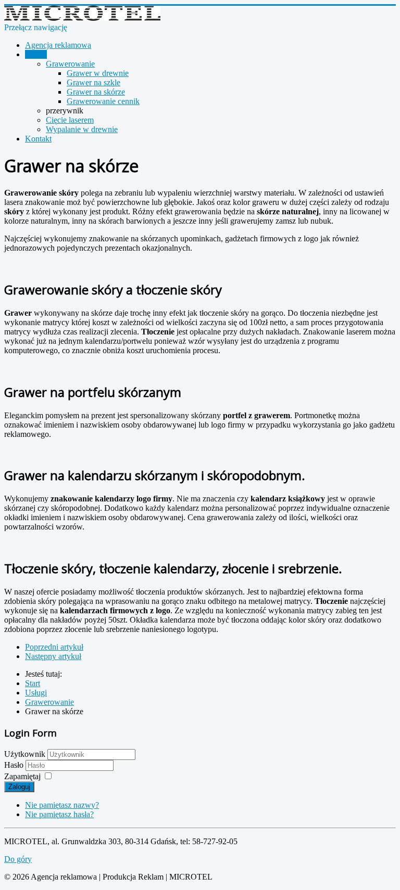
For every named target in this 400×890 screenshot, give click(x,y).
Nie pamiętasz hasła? (59, 814)
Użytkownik (24, 754)
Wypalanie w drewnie (82, 129)
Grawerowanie (70, 63)
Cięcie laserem (70, 119)
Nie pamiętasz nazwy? (62, 805)
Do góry (18, 859)
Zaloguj (19, 787)
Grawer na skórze (96, 91)
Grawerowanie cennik (103, 101)
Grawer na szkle (93, 82)
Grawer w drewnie (98, 73)
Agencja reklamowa (58, 45)
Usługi (36, 54)
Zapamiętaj (22, 776)
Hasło (15, 764)
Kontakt (38, 138)
